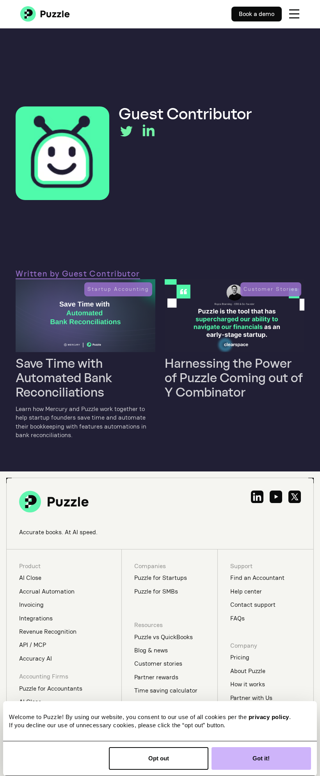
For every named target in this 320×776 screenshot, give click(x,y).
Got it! (261, 758)
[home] (45, 14)
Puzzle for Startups (160, 578)
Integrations (36, 618)
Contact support (253, 605)
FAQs (237, 618)
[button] (294, 14)
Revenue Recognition (47, 631)
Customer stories (158, 663)
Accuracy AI (35, 658)
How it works (247, 684)
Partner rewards (156, 677)
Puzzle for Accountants (50, 688)
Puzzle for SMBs (156, 591)
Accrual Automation (47, 591)
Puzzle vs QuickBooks (163, 637)
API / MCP (32, 645)
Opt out (158, 758)
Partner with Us (251, 698)
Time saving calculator (165, 690)
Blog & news (151, 650)
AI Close (30, 578)
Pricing (239, 657)
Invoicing (31, 605)
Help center (246, 591)
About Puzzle (247, 671)
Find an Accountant (257, 578)
